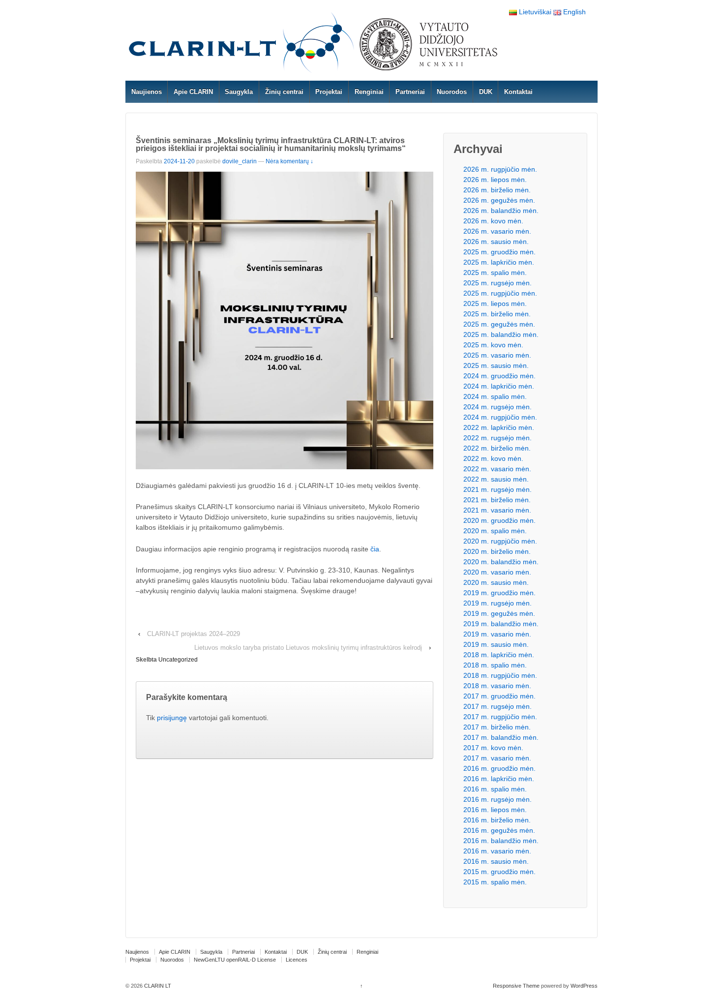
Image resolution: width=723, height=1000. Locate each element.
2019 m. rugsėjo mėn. (497, 603)
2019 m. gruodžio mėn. (499, 593)
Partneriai (410, 91)
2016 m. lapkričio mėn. (498, 779)
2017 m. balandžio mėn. (501, 737)
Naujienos (146, 91)
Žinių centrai (284, 91)
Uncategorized (178, 659)
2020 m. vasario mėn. (497, 572)
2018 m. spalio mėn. (495, 665)
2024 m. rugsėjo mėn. (497, 407)
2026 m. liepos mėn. (495, 179)
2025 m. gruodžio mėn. (499, 252)
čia (374, 549)
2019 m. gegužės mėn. (499, 613)
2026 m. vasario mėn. (497, 231)
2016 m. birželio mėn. (497, 820)
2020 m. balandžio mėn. (501, 562)
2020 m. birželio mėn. (497, 551)
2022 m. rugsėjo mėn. (497, 438)
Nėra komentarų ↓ (289, 161)
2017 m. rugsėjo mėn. (497, 706)
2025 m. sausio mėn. (496, 365)
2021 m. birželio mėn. (497, 500)
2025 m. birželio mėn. (497, 314)
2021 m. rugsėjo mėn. (497, 489)
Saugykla (239, 91)
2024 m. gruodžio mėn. (499, 376)
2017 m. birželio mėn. (497, 727)
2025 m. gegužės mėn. (499, 324)
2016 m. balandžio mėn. (501, 841)
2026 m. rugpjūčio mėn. (500, 169)
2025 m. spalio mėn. (495, 272)
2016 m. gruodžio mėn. (499, 768)
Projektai (328, 91)
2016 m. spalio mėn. (495, 789)
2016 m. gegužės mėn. (499, 830)
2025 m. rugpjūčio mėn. (500, 293)
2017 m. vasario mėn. (497, 758)
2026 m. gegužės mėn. (499, 200)
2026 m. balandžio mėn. (501, 210)
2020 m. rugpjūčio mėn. (500, 541)
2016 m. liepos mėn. (495, 810)
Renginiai (369, 91)
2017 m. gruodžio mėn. (499, 696)
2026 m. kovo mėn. (493, 221)
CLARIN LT (157, 986)
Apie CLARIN (193, 91)
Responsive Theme (516, 986)
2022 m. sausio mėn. (496, 479)
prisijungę (172, 718)
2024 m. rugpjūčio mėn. (500, 417)
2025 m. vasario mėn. (497, 355)
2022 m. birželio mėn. (497, 448)
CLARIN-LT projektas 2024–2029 (193, 633)
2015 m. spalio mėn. (495, 882)
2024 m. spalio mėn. (495, 396)
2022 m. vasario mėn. (497, 469)
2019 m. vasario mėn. (497, 634)
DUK (485, 91)
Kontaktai (518, 91)
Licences (296, 960)
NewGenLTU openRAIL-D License (235, 960)
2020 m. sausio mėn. (496, 582)
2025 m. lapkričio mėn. (498, 262)
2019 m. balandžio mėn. (501, 624)
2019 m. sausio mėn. (496, 644)
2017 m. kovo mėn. (493, 748)
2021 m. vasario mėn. (497, 510)
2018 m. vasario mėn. (497, 686)
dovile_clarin (239, 161)
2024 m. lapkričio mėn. (498, 386)
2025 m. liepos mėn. (495, 303)
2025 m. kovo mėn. (493, 345)
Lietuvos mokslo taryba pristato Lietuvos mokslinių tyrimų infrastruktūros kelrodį (308, 647)
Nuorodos (452, 91)
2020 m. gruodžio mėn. (499, 520)
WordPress (584, 986)
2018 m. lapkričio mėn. (498, 655)
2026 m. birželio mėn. (497, 190)
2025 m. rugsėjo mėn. (497, 283)
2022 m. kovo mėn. (493, 458)
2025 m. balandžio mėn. (501, 334)
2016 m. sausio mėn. (496, 861)
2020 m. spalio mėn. (495, 531)
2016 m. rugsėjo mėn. (497, 799)
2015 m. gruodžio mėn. (499, 872)
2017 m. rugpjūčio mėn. (500, 717)
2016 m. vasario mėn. (497, 851)
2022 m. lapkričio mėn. (498, 427)
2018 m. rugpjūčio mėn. (500, 675)
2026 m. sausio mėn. (496, 241)
